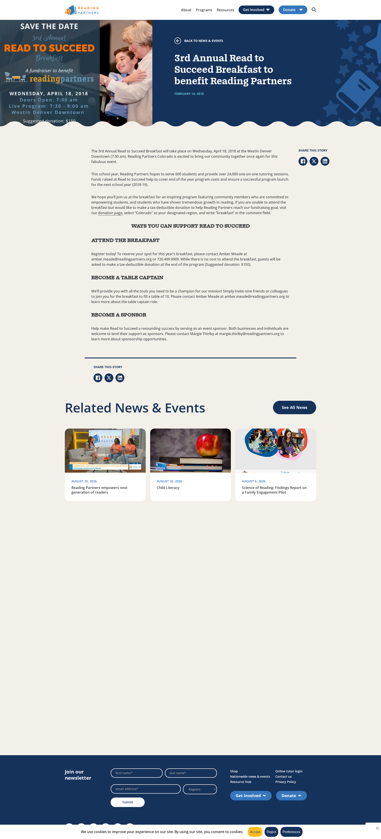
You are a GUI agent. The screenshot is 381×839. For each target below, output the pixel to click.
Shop (234, 771)
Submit (127, 802)
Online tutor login (289, 771)
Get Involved (253, 10)
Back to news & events (203, 41)
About (186, 9)
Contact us (283, 776)
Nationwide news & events (250, 776)
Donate (289, 10)
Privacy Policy (285, 782)
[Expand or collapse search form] (314, 10)
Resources (225, 9)
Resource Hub (240, 782)
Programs (204, 9)
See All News (294, 407)
